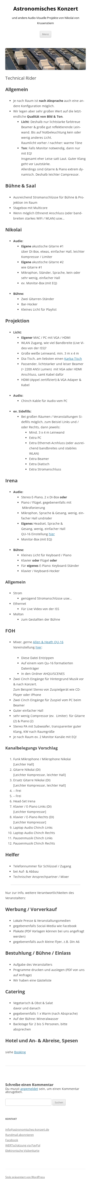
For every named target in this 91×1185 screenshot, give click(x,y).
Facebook (11, 1140)
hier (52, 534)
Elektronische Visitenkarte (22, 1151)
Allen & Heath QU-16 (48, 642)
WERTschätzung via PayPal (22, 1145)
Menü (45, 34)
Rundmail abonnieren (19, 1135)
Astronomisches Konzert (45, 8)
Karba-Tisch (73, 359)
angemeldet (29, 1089)
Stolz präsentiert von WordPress (25, 1177)
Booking (20, 1052)
